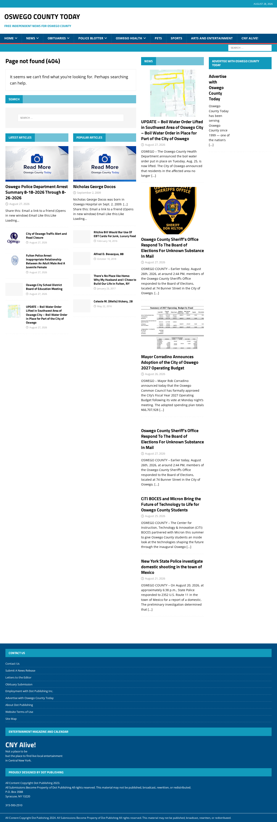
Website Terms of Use (19, 712)
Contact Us (12, 664)
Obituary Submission (18, 684)
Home (9, 38)
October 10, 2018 (106, 258)
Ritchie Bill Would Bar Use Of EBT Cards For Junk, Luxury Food (115, 234)
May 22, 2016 (104, 306)
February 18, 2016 (107, 241)
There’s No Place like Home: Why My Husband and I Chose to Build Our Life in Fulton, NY (115, 279)
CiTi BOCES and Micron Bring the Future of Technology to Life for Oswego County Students (171, 504)
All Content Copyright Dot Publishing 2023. (32, 783)
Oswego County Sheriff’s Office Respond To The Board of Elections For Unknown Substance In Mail (172, 247)
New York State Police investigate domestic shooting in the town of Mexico (172, 567)
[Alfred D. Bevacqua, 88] (81, 258)
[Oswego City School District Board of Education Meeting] (14, 289)
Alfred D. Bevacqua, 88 (109, 254)
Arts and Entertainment (212, 38)
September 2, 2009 (89, 193)
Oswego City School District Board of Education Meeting (44, 287)
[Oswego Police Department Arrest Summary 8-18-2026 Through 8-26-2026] (36, 164)
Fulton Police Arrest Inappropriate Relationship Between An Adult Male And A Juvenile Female (45, 261)
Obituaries (57, 38)
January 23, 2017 (106, 288)
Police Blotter (90, 38)
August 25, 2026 (155, 516)
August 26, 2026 (155, 374)
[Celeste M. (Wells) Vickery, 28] (81, 305)
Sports (176, 38)
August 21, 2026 (155, 578)
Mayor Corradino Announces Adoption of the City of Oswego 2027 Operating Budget (169, 362)
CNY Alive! (250, 38)
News (30, 38)
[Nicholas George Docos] (104, 164)
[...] (153, 176)
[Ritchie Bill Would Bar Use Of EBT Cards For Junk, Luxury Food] (81, 236)
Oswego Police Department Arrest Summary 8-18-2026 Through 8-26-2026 (36, 192)
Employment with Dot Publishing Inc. (29, 691)
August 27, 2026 (19, 204)
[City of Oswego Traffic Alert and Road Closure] (14, 238)
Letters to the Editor (18, 677)
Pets (158, 38)
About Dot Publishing (19, 705)
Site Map (11, 719)
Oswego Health (129, 38)
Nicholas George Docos (94, 186)
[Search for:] (250, 47)
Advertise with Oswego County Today (235, 63)
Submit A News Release (20, 670)
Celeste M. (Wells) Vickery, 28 (113, 301)
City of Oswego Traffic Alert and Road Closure (46, 235)
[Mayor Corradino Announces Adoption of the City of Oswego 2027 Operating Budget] (172, 328)
